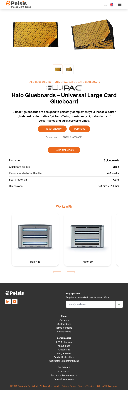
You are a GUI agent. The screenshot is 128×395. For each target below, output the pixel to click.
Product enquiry (52, 129)
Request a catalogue (64, 379)
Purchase (79, 129)
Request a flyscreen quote (64, 375)
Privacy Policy (64, 332)
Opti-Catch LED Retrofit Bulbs (64, 361)
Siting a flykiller (64, 353)
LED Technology (64, 342)
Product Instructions (64, 357)
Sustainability (64, 324)
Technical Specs (64, 150)
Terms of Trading (64, 328)
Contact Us (64, 372)
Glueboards (64, 350)
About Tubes (64, 346)
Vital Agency (110, 386)
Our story (64, 320)
